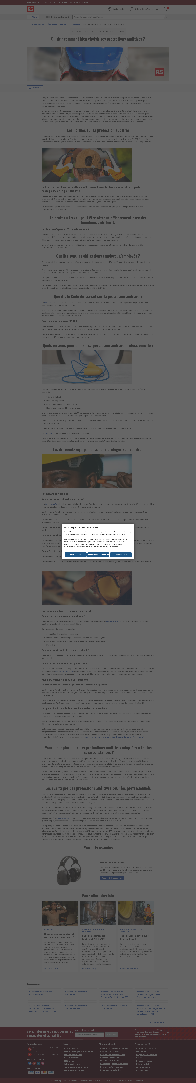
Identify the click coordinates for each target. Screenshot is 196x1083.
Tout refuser (75, 554)
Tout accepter (120, 554)
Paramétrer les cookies (98, 554)
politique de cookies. (110, 547)
